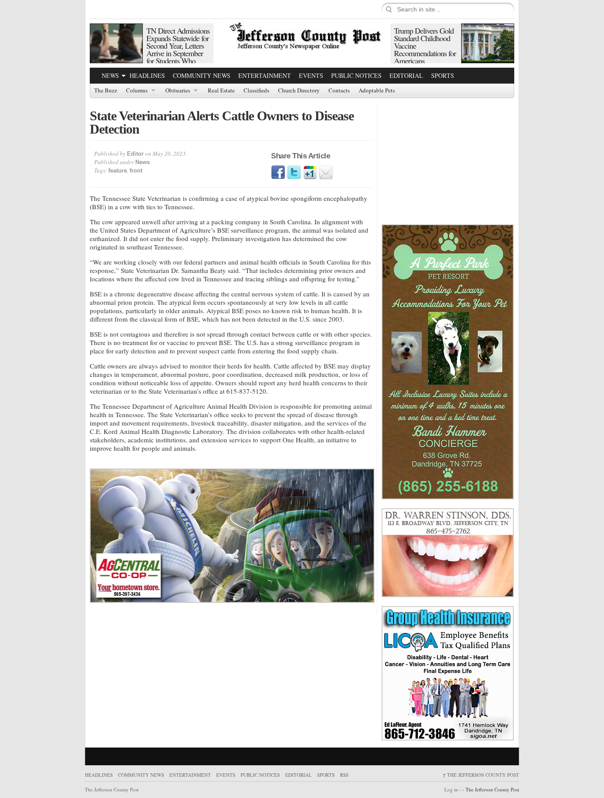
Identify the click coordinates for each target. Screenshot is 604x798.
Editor (135, 153)
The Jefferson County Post (481, 774)
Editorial (406, 75)
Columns (137, 90)
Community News (201, 75)
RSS (344, 774)
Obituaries (177, 90)
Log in (451, 789)
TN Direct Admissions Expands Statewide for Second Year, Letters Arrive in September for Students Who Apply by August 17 (178, 49)
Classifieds (256, 90)
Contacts (339, 90)
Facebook (278, 172)
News (110, 75)
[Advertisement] (448, 160)
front (136, 170)
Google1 (310, 172)
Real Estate (221, 90)
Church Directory (299, 90)
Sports (442, 75)
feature (117, 170)
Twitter (294, 172)
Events (311, 75)
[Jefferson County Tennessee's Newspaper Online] (302, 34)
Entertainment (264, 75)
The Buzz (105, 90)
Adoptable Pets (377, 90)
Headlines (147, 75)
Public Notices (356, 75)
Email (326, 172)
